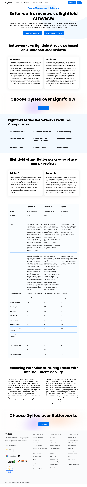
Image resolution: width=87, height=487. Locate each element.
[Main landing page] (9, 3)
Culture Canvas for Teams (54, 33)
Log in (79, 2)
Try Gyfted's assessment (32, 33)
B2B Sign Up (72, 2)
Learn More (43, 108)
